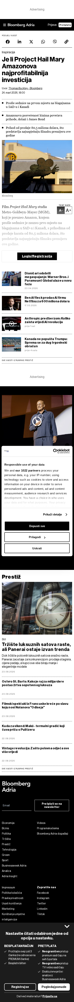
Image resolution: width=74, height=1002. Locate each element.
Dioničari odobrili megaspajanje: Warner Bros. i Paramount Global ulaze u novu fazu (48, 279)
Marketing (8, 908)
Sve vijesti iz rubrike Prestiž (17, 360)
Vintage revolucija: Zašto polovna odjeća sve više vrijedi (35, 750)
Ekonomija (8, 822)
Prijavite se (50, 996)
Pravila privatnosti (13, 898)
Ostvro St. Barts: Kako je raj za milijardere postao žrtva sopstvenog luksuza (33, 683)
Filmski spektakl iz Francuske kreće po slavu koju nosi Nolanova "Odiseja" (35, 705)
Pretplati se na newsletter (52, 805)
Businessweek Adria (14, 865)
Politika (6, 833)
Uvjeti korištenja (11, 903)
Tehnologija (9, 849)
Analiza (6, 870)
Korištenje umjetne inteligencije (13, 917)
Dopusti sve (37, 526)
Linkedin (42, 908)
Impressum (8, 887)
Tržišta (6, 838)
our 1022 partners (27, 470)
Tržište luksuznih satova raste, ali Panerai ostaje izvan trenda (36, 647)
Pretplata (65, 25)
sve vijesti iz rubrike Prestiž (17, 769)
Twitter (41, 903)
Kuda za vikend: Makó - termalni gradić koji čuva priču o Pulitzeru (33, 727)
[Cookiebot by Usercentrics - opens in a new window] (53, 451)
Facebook (43, 892)
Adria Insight (9, 876)
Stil (4, 639)
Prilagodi (35, 537)
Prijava (52, 25)
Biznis (5, 828)
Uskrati (37, 548)
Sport (5, 860)
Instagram (43, 898)
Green (6, 854)
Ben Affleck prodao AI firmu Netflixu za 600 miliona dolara (47, 299)
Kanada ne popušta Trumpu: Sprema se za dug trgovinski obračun (46, 342)
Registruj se (20, 987)
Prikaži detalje (52, 514)
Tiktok (41, 914)
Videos (41, 822)
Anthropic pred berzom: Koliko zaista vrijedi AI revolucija (47, 320)
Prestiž (11, 577)
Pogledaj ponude (54, 987)
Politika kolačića (12, 892)
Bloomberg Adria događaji (52, 833)
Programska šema (48, 828)
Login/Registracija (37, 256)
